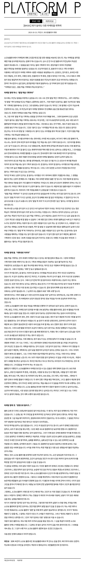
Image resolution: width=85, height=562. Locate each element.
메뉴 (55, 13)
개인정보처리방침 (9, 560)
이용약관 (19, 560)
